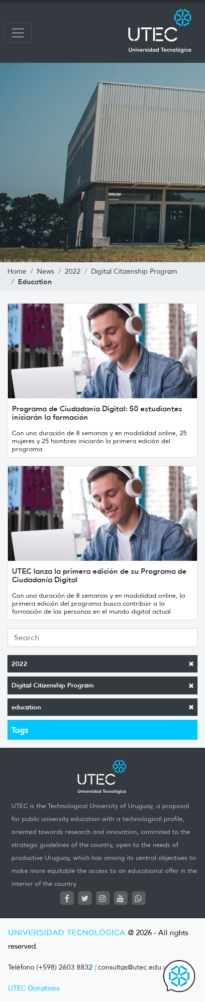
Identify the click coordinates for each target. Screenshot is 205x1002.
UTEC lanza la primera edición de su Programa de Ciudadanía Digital (99, 575)
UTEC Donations (34, 988)
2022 (19, 664)
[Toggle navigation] (18, 33)
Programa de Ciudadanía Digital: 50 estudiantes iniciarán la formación (97, 413)
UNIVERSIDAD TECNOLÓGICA (66, 933)
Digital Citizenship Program (52, 685)
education (26, 707)
